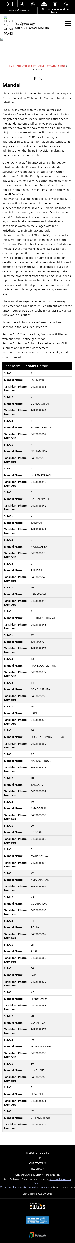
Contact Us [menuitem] (37, 1163)
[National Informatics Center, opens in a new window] (37, 1220)
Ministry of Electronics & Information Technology (26, 1186)
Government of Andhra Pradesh (55, 10)
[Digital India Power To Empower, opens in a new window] (37, 1235)
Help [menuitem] (37, 1158)
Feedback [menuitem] (37, 1168)
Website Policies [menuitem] (37, 1152)
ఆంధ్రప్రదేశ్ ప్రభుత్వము (20, 10)
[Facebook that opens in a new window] (34, 78)
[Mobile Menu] (67, 23)
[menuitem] (10, 3)
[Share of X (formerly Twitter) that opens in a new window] (40, 78)
